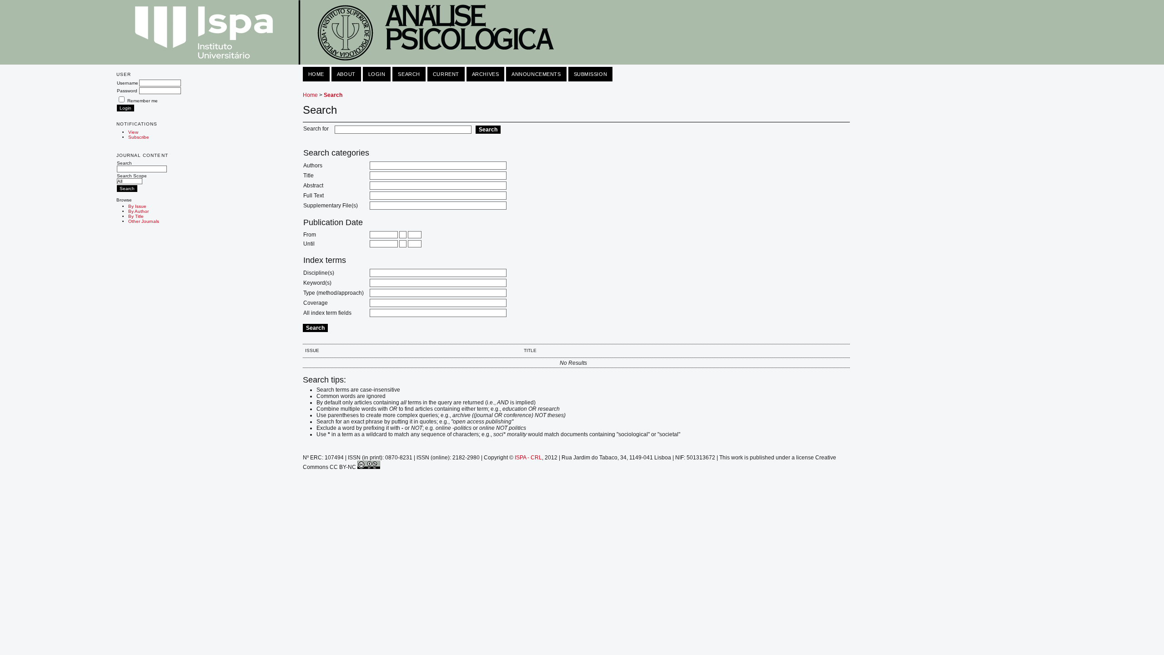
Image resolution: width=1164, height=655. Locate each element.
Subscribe (138, 137)
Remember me (142, 100)
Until (309, 244)
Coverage (315, 303)
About (346, 74)
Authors (312, 165)
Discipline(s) (318, 273)
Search (124, 163)
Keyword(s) (317, 283)
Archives (485, 74)
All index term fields (327, 313)
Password (127, 90)
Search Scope (132, 175)
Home (316, 74)
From (309, 235)
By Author (138, 211)
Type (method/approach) (333, 293)
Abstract (313, 185)
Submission (590, 74)
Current (446, 74)
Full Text (313, 195)
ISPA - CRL (528, 457)
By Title (136, 216)
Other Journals (143, 221)
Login (377, 74)
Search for (316, 129)
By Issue (137, 206)
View (133, 132)
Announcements (536, 74)
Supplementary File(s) (330, 205)
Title (308, 175)
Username (127, 83)
